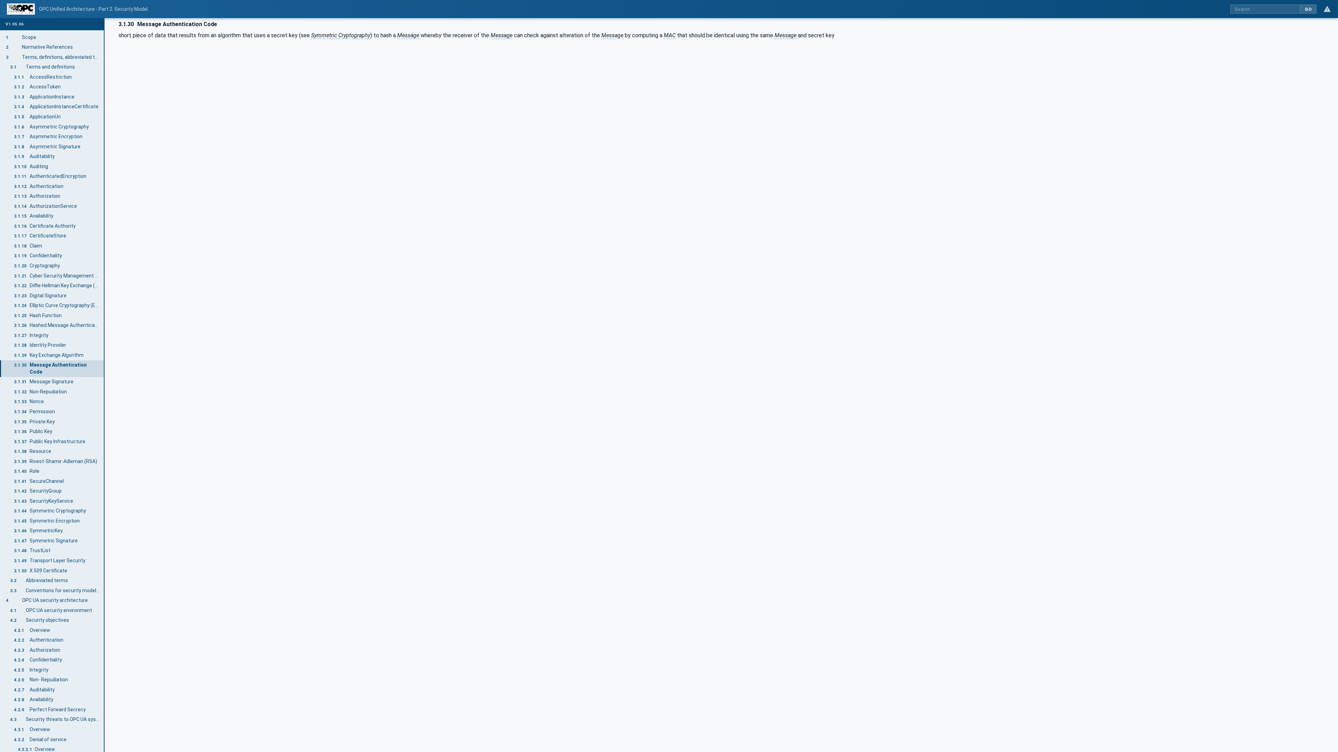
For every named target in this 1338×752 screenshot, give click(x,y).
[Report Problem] (1327, 9)
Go (1308, 9)
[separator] (104, 385)
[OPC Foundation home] (21, 9)
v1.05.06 (15, 24)
